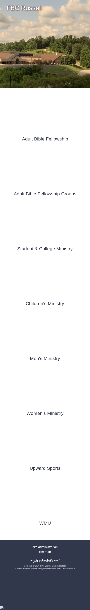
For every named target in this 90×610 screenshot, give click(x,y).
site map (45, 551)
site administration (45, 547)
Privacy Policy (68, 569)
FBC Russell (24, 7)
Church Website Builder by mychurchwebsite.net (38, 569)
